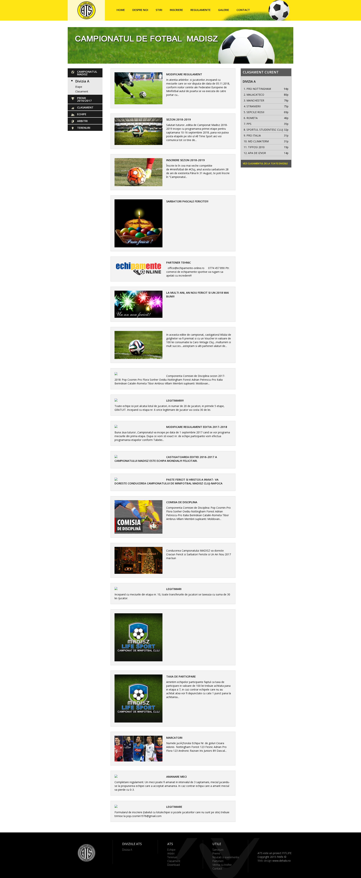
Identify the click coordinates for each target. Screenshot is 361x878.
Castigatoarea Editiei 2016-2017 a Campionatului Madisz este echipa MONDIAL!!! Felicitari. (166, 459)
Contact (243, 10)
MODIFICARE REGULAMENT (184, 74)
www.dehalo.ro (281, 860)
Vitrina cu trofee (222, 865)
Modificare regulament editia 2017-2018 (196, 427)
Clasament (81, 91)
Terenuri (83, 128)
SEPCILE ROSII (255, 112)
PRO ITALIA (253, 135)
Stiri (159, 10)
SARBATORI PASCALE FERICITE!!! (187, 201)
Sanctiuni (217, 849)
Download (173, 865)
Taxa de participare (181, 676)
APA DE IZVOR (257, 153)
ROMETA (252, 118)
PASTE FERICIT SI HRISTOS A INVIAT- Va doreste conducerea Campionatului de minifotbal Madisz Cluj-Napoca (168, 481)
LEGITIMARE (174, 807)
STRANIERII (253, 106)
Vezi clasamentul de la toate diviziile (265, 163)
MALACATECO (255, 94)
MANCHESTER (255, 100)
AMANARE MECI (176, 776)
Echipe (81, 114)
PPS (248, 124)
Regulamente (200, 10)
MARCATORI (174, 737)
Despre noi (140, 10)
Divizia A (82, 81)
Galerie (223, 10)
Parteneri (217, 861)
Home (121, 10)
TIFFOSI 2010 (256, 147)
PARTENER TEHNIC (178, 262)
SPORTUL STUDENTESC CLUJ (264, 129)
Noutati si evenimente (225, 857)
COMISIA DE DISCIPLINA (181, 502)
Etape (78, 86)
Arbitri (82, 121)
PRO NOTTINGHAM (258, 89)
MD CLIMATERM (258, 141)
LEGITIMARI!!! (175, 400)
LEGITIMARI (173, 589)
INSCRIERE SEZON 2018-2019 (185, 160)
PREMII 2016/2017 (84, 99)
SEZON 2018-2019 (178, 119)
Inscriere (176, 10)
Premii (216, 853)
